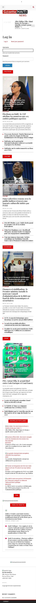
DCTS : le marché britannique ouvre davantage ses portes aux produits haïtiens (18, 319)
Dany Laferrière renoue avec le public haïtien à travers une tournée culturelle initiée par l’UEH (17, 202)
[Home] (15, 13)
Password (5, 56)
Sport (4, 378)
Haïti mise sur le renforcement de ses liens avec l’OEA (18, 149)
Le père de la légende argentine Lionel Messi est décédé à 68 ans (17, 401)
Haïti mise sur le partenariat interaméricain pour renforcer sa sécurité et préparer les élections (18, 143)
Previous (32, 26)
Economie (6, 286)
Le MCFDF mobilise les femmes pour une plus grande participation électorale (14, 103)
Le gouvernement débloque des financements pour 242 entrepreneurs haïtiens (16, 279)
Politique (6, 111)
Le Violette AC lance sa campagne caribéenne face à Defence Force (15, 406)
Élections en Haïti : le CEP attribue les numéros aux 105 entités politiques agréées (16, 116)
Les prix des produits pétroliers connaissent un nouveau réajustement (17, 324)
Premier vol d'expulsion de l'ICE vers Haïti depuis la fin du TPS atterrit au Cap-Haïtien (19, 472)
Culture (5, 196)
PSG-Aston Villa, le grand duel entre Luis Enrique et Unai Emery (18, 382)
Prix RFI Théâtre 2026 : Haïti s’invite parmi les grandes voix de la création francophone (18, 224)
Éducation (8, 442)
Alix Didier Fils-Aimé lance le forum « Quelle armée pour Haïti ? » (24, 24)
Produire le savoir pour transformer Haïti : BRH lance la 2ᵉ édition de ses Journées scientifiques (18, 330)
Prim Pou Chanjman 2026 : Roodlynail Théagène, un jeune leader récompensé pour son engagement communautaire (17, 231)
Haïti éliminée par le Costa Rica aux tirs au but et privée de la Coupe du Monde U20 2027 (18, 413)
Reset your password (17, 41)
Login (24, 2)
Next (34, 26)
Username (6, 47)
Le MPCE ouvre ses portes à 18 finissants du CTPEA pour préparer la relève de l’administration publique (18, 487)
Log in (6, 42)
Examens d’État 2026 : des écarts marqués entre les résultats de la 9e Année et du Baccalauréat (18, 446)
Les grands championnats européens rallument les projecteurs (16, 370)
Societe (7, 469)
